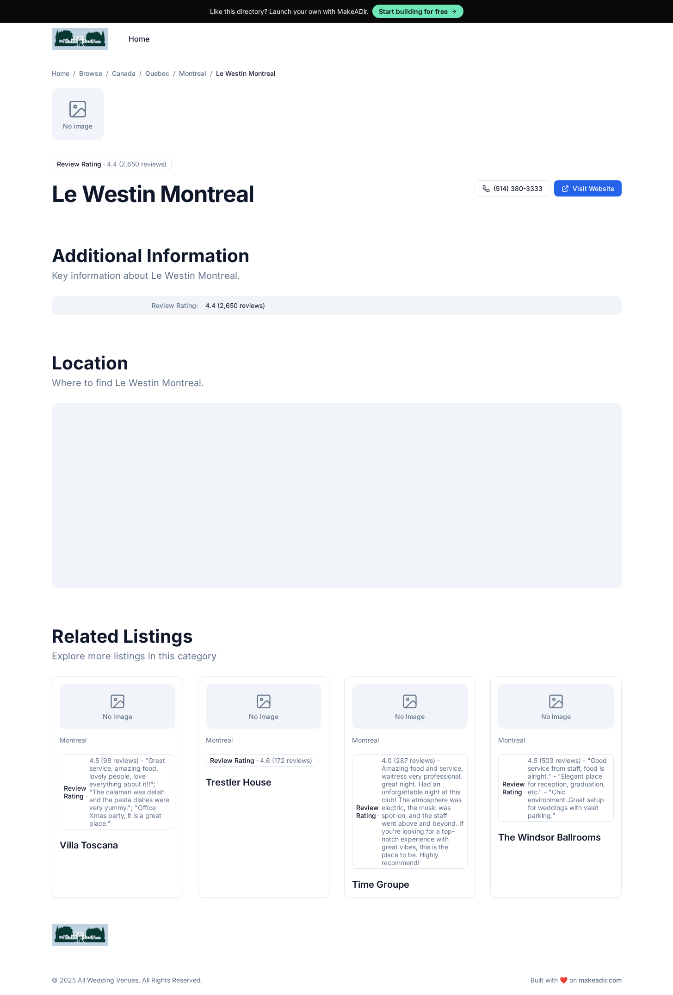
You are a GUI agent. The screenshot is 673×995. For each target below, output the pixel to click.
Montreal (192, 73)
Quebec (157, 73)
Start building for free (413, 11)
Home (139, 38)
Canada (124, 73)
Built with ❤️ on (576, 980)
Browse (90, 73)
